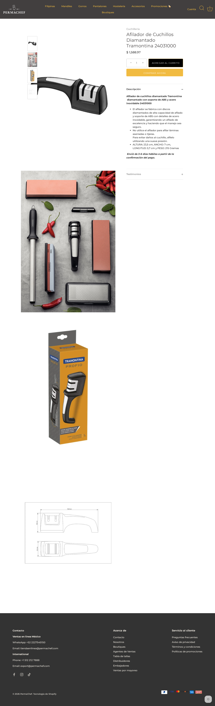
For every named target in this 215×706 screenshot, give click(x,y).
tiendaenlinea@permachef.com (39, 648)
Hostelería (119, 6)
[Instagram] (21, 674)
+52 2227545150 (35, 642)
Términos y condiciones (186, 646)
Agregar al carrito (166, 63)
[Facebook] (14, 674)
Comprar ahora (155, 73)
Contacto (118, 637)
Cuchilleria (133, 29)
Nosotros (118, 642)
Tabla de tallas (121, 656)
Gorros (82, 6)
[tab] (154, 132)
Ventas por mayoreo (125, 670)
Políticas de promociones (187, 651)
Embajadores (121, 665)
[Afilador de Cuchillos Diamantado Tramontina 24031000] (32, 43)
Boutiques (108, 12)
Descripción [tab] (133, 89)
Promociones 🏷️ (161, 6)
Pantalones (100, 6)
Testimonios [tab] (133, 174)
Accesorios (138, 6)
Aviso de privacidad (183, 642)
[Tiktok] (29, 674)
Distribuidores (121, 660)
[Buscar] (201, 9)
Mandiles (66, 6)
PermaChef (26, 694)
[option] (32, 44)
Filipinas (50, 6)
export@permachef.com (35, 665)
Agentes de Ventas (124, 651)
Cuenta (191, 9)
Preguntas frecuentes (185, 637)
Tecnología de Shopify (44, 694)
